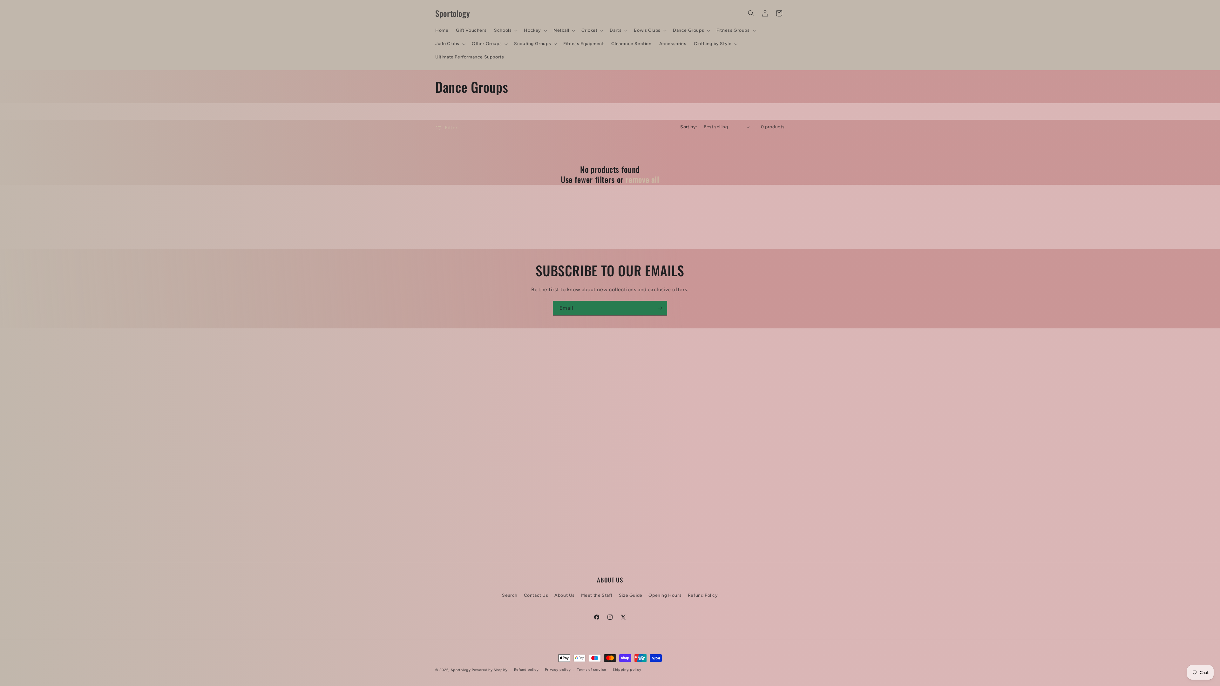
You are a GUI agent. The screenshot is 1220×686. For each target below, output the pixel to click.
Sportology (461, 670)
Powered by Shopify (490, 670)
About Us (564, 595)
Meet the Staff (597, 595)
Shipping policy (627, 670)
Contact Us (536, 595)
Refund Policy (703, 595)
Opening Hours (664, 595)
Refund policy (526, 670)
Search (510, 595)
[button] (505, 30)
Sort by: (688, 127)
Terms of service (591, 670)
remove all (642, 179)
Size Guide (630, 595)
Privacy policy (558, 670)
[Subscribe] (660, 308)
